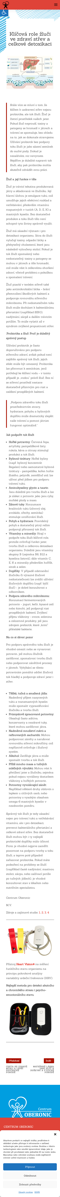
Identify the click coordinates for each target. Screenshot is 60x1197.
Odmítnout (30, 1175)
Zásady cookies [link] (26, 1192)
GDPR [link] (37, 1192)
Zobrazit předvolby (30, 1184)
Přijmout (30, 1166)
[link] (4, 12)
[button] (55, 1134)
